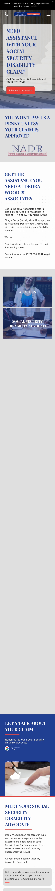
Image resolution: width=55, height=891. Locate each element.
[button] (48, 14)
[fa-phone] (6, 15)
